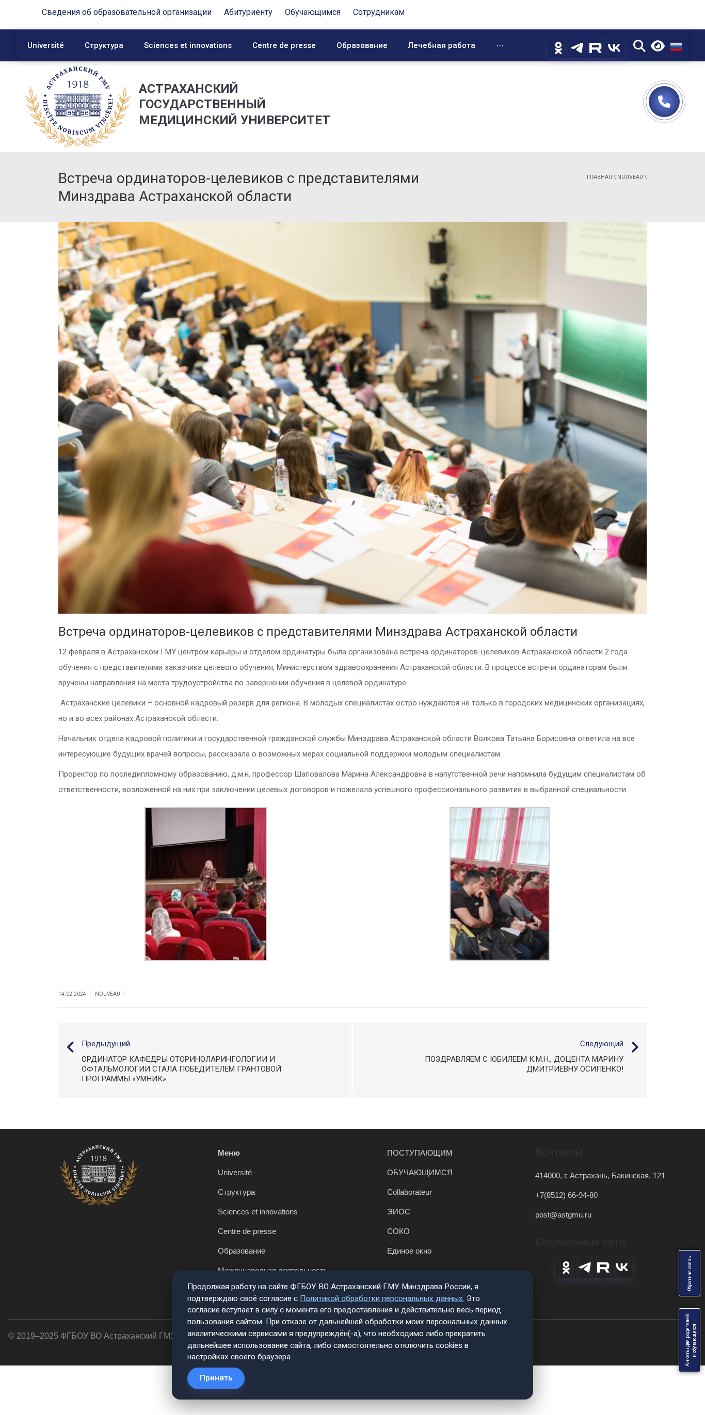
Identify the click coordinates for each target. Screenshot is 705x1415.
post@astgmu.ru (563, 1214)
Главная (599, 177)
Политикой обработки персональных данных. (382, 1298)
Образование (362, 45)
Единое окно (409, 1250)
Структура (104, 45)
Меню (229, 1152)
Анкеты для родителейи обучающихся (691, 1340)
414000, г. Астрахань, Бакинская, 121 (600, 1175)
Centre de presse (284, 45)
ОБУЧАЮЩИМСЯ (420, 1172)
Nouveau (630, 177)
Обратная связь (689, 1273)
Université (45, 45)
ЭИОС (398, 1211)
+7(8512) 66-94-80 (566, 1195)
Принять (216, 1378)
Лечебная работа (441, 45)
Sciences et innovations (188, 45)
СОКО (398, 1231)
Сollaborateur (409, 1192)
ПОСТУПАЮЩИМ (420, 1152)
